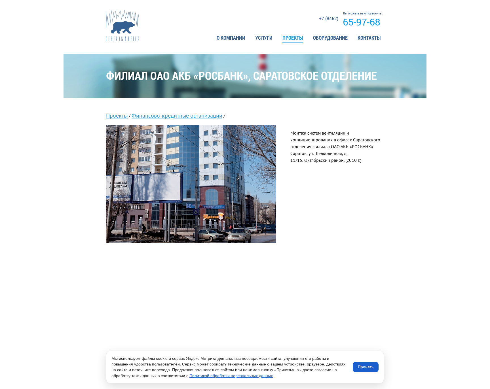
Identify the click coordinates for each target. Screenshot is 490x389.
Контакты (369, 37)
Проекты (292, 37)
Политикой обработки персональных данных (231, 375)
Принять (365, 367)
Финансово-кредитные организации (177, 115)
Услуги (264, 37)
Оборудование (330, 37)
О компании (231, 37)
